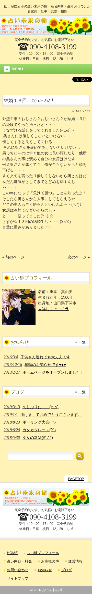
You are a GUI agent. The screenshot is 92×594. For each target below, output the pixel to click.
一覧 (82, 342)
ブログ (66, 570)
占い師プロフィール (43, 553)
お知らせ (45, 570)
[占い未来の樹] (46, 32)
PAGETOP (76, 479)
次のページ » (78, 257)
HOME (12, 553)
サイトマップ (17, 578)
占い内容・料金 (19, 561)
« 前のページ (13, 257)
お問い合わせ (17, 570)
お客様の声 (50, 561)
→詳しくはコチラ (53, 309)
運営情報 (75, 561)
